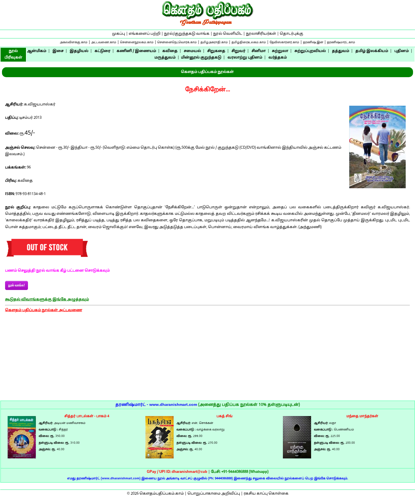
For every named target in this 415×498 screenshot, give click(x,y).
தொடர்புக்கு (291, 34)
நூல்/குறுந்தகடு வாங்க (186, 34)
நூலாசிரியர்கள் (261, 34)
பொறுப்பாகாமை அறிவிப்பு (213, 493)
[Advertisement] (207, 360)
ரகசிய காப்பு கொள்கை (266, 493)
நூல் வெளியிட (227, 34)
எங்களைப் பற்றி (144, 34)
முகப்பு (118, 34)
